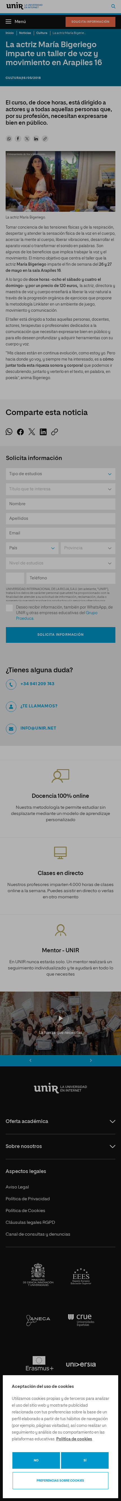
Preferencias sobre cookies (60, 1480)
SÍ (85, 1460)
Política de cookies (74, 1439)
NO (36, 1460)
